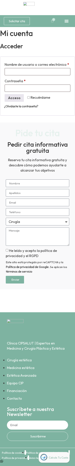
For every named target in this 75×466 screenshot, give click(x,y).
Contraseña (24, 80)
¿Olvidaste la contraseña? (21, 106)
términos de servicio (19, 271)
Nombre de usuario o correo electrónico (37, 64)
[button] (66, 21)
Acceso (14, 98)
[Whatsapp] (1, 461)
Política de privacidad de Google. (27, 267)
